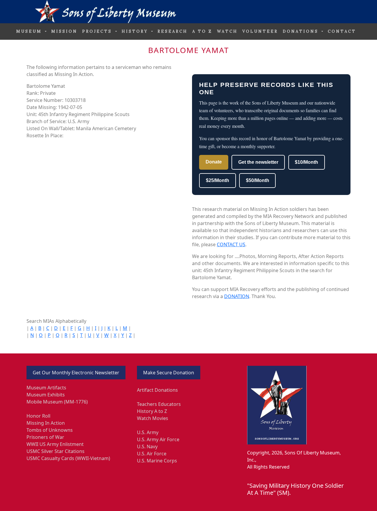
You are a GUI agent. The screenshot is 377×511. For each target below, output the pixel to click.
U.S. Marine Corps (157, 460)
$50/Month (257, 180)
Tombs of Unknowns (50, 430)
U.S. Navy (147, 446)
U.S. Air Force (151, 453)
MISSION (64, 31)
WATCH (227, 31)
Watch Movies (152, 418)
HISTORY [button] (136, 31)
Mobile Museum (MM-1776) (57, 401)
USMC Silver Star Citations (56, 451)
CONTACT (342, 31)
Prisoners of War (45, 437)
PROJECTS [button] (98, 31)
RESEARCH (173, 31)
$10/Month (306, 162)
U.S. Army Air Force (158, 439)
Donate (214, 161)
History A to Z (152, 411)
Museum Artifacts (46, 387)
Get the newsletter (258, 162)
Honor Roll (38, 416)
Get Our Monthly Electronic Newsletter (76, 372)
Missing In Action (46, 423)
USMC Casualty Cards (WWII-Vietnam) (68, 458)
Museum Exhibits (46, 394)
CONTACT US (231, 244)
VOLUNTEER (260, 31)
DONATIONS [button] (301, 31)
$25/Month (217, 180)
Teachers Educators (159, 404)
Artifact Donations (157, 390)
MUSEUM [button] (30, 31)
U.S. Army (147, 432)
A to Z (202, 31)
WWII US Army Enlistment (55, 444)
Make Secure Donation (168, 372)
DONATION (236, 296)
